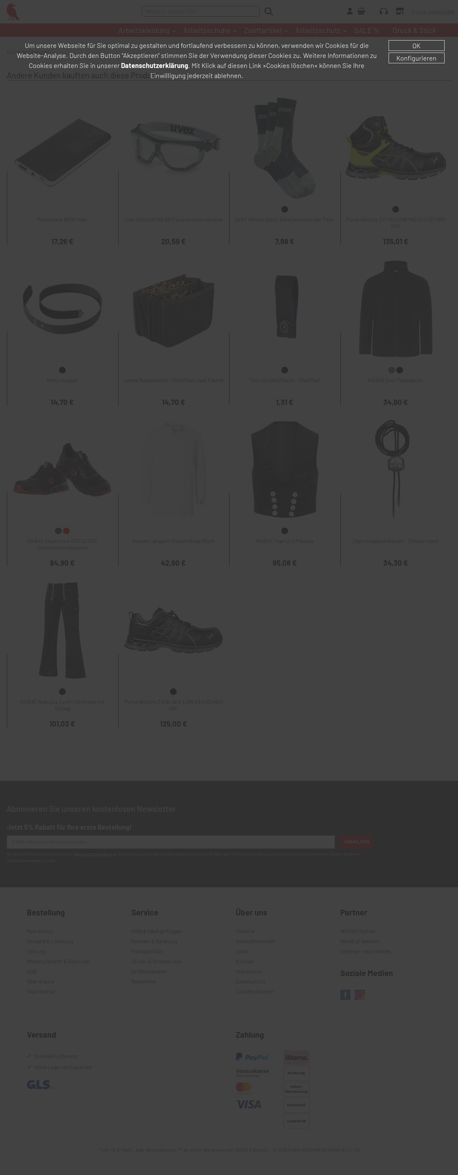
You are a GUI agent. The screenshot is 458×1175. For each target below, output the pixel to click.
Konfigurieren (416, 58)
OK (416, 46)
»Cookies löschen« (290, 65)
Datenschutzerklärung (154, 65)
